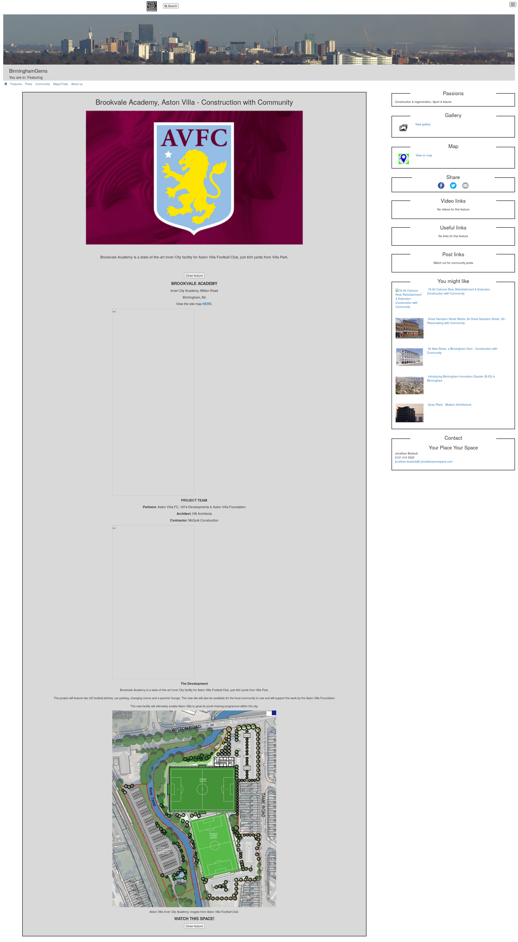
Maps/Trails (60, 84)
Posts (28, 84)
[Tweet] (453, 185)
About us (77, 84)
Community (42, 84)
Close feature (194, 275)
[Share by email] (465, 185)
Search (170, 6)
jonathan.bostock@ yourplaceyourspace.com (424, 461)
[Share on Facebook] (441, 185)
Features (16, 84)
